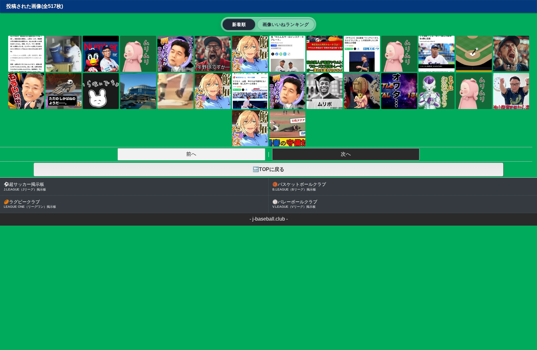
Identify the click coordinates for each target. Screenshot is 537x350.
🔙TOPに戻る (268, 169)
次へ (346, 154)
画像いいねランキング (285, 24)
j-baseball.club (268, 219)
